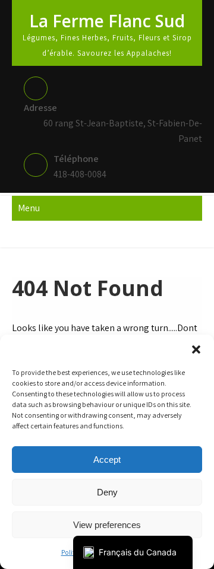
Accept (107, 459)
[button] (196, 349)
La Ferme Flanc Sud (107, 20)
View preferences (107, 525)
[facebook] (105, 234)
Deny (107, 492)
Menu (29, 208)
